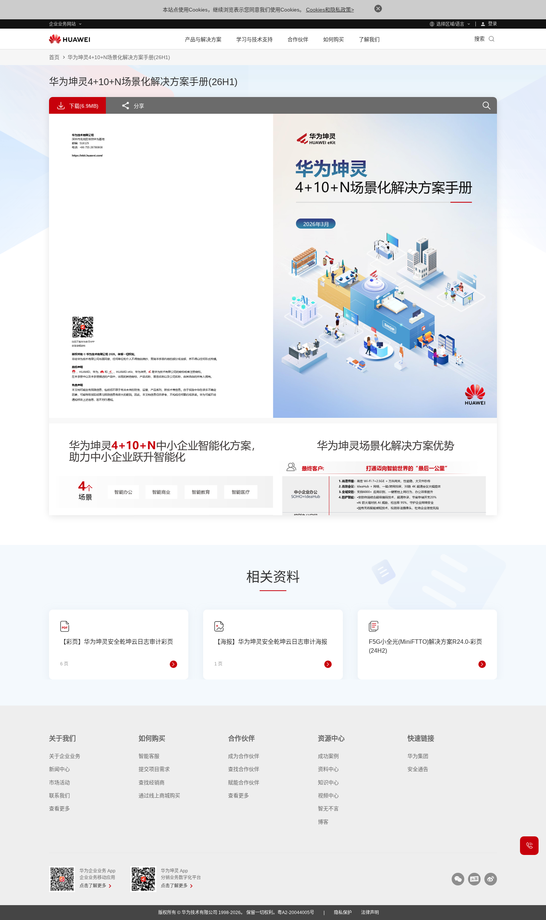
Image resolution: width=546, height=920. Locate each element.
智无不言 (328, 808)
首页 (54, 57)
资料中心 (328, 769)
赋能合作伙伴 (243, 782)
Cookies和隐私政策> (330, 10)
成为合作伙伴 (243, 756)
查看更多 (59, 808)
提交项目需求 (154, 769)
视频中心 (328, 795)
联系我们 (59, 795)
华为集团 (417, 756)
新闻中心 (59, 769)
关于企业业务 (64, 756)
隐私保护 (343, 912)
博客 (323, 822)
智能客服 (149, 756)
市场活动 (59, 782)
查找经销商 (152, 782)
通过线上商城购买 (159, 795)
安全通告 (417, 769)
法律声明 (370, 912)
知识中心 (328, 782)
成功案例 (328, 756)
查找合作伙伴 (243, 769)
